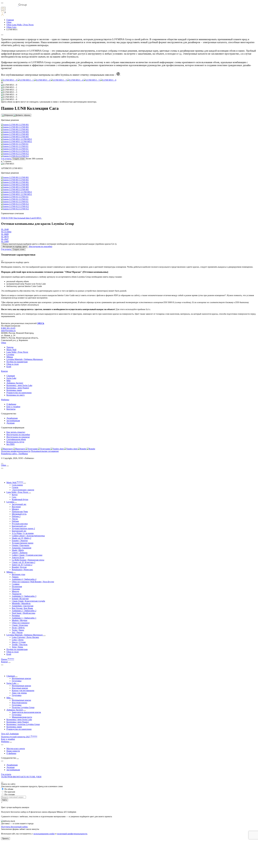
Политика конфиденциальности (16, 451)
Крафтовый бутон (20, 499)
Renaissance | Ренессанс (22, 569)
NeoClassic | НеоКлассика (23, 613)
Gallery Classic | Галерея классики (27, 555)
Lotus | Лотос (18, 640)
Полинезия (17, 586)
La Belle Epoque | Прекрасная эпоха (28, 560)
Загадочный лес (19, 504)
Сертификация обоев (16, 439)
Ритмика (16, 615)
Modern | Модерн (19, 620)
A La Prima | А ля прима (23, 533)
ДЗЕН (38, 777)
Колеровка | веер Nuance (17, 722)
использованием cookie (44, 834)
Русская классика (20, 523)
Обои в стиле (12, 364)
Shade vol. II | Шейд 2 (21, 538)
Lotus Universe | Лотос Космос (25, 637)
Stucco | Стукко (19, 642)
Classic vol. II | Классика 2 (23, 562)
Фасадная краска (19, 702)
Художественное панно (22, 543)
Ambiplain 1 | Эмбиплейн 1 (24, 618)
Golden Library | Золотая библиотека (28, 536)
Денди (15, 519)
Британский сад (19, 526)
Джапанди (16, 594)
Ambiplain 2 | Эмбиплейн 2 (24, 611)
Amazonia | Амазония (21, 548)
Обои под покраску (21, 623)
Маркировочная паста (22, 717)
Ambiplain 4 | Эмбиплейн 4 (24, 579)
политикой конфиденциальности (72, 834)
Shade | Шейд (18, 550)
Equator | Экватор (20, 540)
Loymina (10, 354)
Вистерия (16, 507)
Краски (4, 371)
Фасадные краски (20, 688)
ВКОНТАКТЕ (19, 777)
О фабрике (11, 404)
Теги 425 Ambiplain (10, 734)
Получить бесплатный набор (14, 827)
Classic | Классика (20, 625)
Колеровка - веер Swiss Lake (19, 385)
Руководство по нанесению (19, 392)
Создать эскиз (18, 159)
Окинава (16, 589)
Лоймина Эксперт (14, 383)
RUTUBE (31, 777)
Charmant (10, 376)
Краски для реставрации (23, 690)
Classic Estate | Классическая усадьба (28, 601)
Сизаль (15, 487)
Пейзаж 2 (16, 516)
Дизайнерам (12, 418)
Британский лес (19, 531)
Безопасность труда (15, 442)
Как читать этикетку (15, 432)
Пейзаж (15, 521)
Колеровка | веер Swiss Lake (19, 719)
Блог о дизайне (13, 406)
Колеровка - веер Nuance (17, 388)
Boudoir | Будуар (19, 567)
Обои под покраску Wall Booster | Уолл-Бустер (33, 582)
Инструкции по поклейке (18, 434)
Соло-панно (17, 485)
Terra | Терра (17, 647)
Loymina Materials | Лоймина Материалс (24, 359)
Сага (14, 497)
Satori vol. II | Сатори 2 (22, 565)
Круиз (14, 494)
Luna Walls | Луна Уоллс (17, 352)
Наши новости (13, 751)
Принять (5, 839)
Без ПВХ (10, 444)
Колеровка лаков (14, 390)
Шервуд (15, 509)
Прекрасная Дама (20, 511)
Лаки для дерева (19, 693)
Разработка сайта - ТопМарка (14, 453)
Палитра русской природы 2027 (19, 737)
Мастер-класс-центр (15, 748)
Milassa (9, 357)
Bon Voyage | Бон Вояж (22, 608)
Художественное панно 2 (23, 528)
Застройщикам (13, 420)
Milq (8, 380)
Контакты (10, 409)
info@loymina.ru (8, 330)
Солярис (16, 584)
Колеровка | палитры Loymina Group (23, 724)
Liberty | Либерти (19, 552)
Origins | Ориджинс (20, 545)
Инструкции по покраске (18, 437)
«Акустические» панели (23, 490)
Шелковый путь (19, 514)
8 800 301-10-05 (8, 328)
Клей (8, 366)
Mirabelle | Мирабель (21, 603)
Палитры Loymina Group (23, 707)
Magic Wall (11, 349)
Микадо (15, 591)
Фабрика (5, 399)
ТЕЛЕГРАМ (7, 777)
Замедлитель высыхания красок (26, 712)
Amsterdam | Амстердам (22, 606)
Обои (3, 343)
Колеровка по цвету (15, 395)
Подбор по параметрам (17, 362)
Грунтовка (16, 681)
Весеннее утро (18, 574)
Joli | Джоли (17, 632)
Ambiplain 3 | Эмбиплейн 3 (24, 596)
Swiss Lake (11, 378)
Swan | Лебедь (18, 627)
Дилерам (10, 423)
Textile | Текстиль (19, 644)
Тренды (9, 347)
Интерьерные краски (21, 678)
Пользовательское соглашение (45, 451)
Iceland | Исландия (20, 598)
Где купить (6, 774)
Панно (7, 659)
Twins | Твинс (18, 630)
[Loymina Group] (14, 5)
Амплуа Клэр (18, 557)
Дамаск (15, 577)
